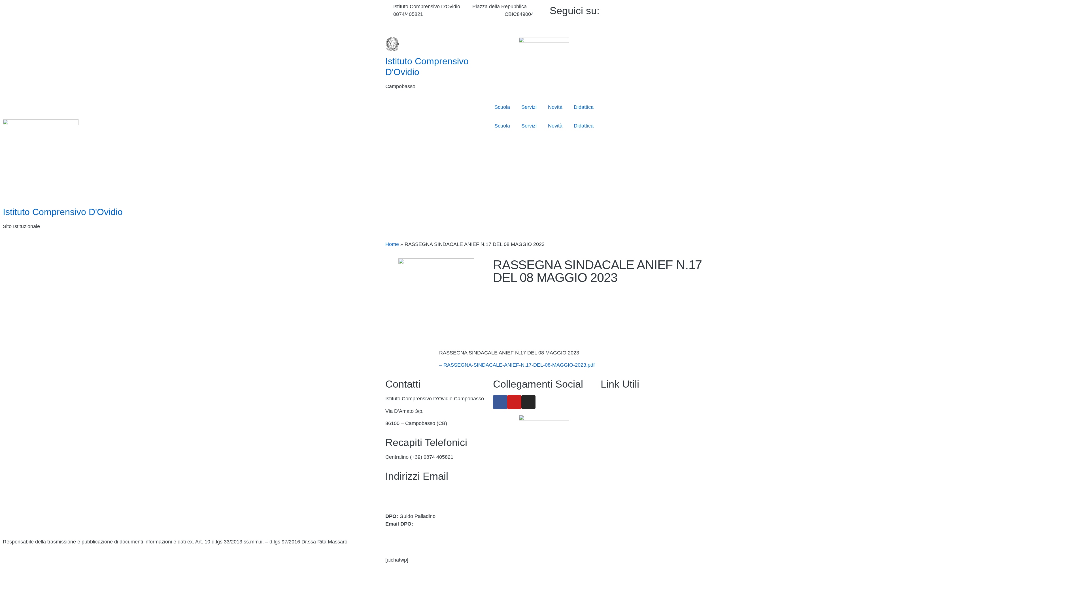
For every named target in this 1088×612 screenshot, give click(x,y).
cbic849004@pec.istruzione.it (418, 498)
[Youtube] (664, 17)
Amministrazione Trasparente (634, 398)
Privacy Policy (616, 484)
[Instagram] (664, 25)
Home (392, 244)
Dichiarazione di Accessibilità (633, 497)
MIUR (607, 423)
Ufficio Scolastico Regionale (632, 447)
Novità (555, 107)
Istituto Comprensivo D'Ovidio (63, 212)
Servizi (529, 107)
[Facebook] (664, 9)
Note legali (613, 509)
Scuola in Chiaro (619, 460)
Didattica (584, 107)
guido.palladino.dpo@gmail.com (451, 524)
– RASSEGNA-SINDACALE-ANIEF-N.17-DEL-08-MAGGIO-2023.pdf (517, 365)
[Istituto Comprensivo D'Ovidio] (392, 44)
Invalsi (608, 472)
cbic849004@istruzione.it (463, 14)
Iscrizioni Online (619, 435)
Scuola (502, 107)
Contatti (609, 411)
